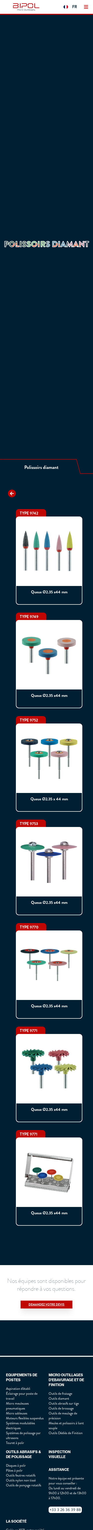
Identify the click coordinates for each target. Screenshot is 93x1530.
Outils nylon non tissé (21, 1480)
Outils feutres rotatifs (20, 1475)
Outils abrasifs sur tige (64, 1403)
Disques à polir (16, 1465)
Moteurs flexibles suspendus (25, 1418)
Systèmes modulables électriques (20, 1425)
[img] (27, 7)
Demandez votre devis (46, 1304)
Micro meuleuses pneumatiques (17, 1406)
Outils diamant (59, 1398)
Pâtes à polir (14, 1470)
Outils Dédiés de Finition (66, 1433)
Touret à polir (15, 1443)
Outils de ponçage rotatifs (23, 1485)
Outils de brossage (61, 1408)
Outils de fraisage (60, 1393)
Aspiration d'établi (18, 1388)
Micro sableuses (16, 1413)
